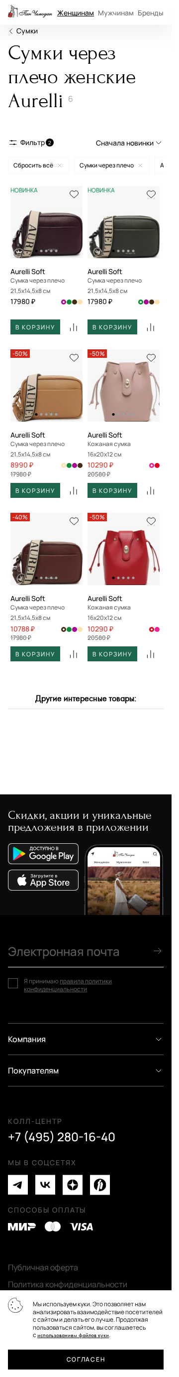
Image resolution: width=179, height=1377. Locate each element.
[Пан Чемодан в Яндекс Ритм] (100, 1185)
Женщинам (75, 12)
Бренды (151, 12)
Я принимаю (68, 985)
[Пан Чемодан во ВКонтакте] (45, 1185)
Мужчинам (116, 12)
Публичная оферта (43, 1267)
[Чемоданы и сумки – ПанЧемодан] (30, 12)
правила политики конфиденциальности (68, 985)
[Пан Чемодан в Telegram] (18, 1185)
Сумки (27, 30)
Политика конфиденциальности (67, 1284)
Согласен (86, 1359)
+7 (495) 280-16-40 (61, 1137)
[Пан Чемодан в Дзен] (73, 1185)
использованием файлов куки (73, 1335)
